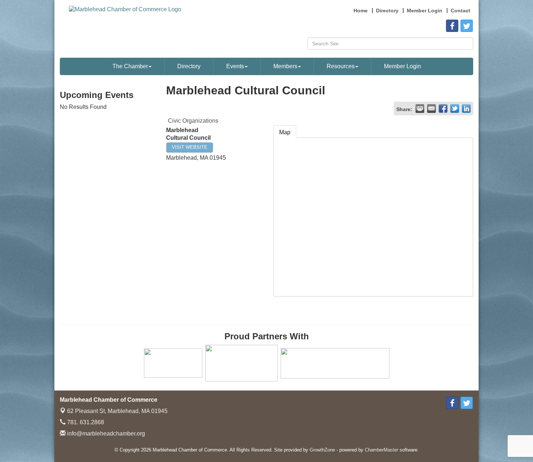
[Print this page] (420, 108)
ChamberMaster (381, 450)
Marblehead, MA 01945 (117, 411)
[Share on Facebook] (443, 108)
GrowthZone (322, 450)
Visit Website (189, 147)
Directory (189, 66)
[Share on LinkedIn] (466, 108)
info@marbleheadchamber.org (105, 433)
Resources (341, 66)
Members (285, 66)
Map (284, 132)
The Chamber (130, 66)
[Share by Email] (431, 108)
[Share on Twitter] (454, 108)
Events (235, 66)
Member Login (402, 66)
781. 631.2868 (85, 422)
